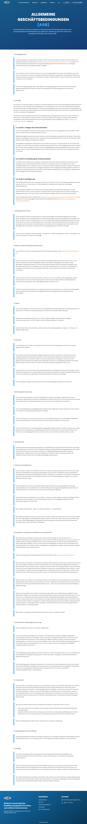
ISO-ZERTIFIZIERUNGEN (23, 2)
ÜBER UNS (52, 2)
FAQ (59, 2)
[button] (2, 821)
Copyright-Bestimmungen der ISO (65, 555)
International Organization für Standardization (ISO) (55, 62)
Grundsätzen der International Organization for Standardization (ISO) (59, 197)
